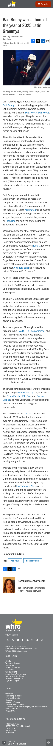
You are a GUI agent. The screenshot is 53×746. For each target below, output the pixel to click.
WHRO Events (11, 672)
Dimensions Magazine (14, 678)
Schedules (9, 670)
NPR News (15, 560)
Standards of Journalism (15, 704)
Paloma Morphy (25, 392)
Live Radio (9, 665)
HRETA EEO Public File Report (17, 726)
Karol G (37, 245)
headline (11, 220)
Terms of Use (10, 730)
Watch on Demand (13, 663)
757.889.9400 (10, 651)
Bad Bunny (8, 105)
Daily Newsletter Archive (15, 676)
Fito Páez (27, 396)
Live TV (8, 661)
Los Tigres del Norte (26, 485)
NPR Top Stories (32, 560)
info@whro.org (22, 651)
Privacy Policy (10, 728)
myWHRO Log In (12, 680)
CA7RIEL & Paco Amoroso (31, 330)
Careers (8, 700)
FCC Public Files (12, 724)
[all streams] (49, 742)
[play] (4, 742)
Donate (44, 4)
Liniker (27, 413)
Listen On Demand (13, 667)
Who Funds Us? (11, 709)
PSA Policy (9, 733)
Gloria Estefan (14, 396)
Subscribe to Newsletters (15, 674)
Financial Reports (12, 698)
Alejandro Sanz (21, 267)
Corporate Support (13, 702)
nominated (30, 209)
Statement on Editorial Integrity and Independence (26, 706)
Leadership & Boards (13, 696)
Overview (9, 694)
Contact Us (10, 711)
